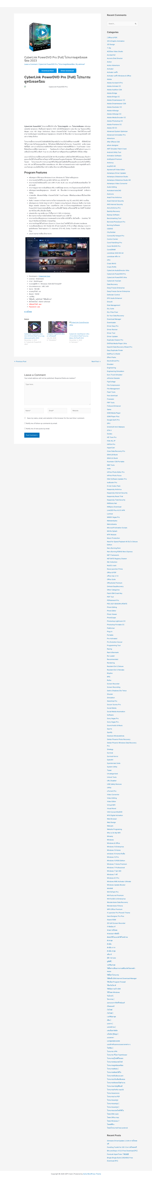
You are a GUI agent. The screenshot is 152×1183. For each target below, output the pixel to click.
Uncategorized (112, 774)
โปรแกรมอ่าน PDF (113, 1097)
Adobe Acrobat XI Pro (115, 83)
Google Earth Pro (113, 420)
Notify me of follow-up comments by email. (41, 423)
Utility (109, 788)
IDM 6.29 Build (112, 455)
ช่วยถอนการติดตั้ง (113, 934)
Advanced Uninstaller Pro (116, 135)
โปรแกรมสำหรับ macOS (115, 1090)
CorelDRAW (111, 250)
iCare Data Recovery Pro (116, 451)
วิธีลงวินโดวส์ (111, 985)
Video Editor (111, 801)
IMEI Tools (111, 465)
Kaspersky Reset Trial (115, 496)
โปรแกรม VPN (112, 1051)
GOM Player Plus (113, 416)
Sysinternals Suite (113, 763)
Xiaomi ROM (111, 920)
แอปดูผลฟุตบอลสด (113, 1041)
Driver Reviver (112, 330)
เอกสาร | (110, 1024)
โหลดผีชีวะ (110, 1124)
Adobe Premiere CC (114, 124)
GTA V (109, 430)
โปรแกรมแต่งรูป (112, 1100)
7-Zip (109, 48)
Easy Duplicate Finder (115, 350)
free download (112, 396)
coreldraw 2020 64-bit (115, 253)
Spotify (109, 732)
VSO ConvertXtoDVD (114, 812)
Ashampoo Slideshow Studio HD (119, 180)
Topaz (109, 770)
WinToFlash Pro (112, 892)
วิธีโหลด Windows (113, 992)
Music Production (113, 538)
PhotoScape (111, 618)
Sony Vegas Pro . (113, 722)
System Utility (112, 767)
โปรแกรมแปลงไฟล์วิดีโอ (115, 1110)
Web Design (111, 822)
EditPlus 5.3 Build (113, 354)
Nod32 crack (111, 565)
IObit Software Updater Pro (117, 479)
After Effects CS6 (113, 142)
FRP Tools (110, 403)
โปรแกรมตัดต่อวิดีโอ (114, 1072)
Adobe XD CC (112, 128)
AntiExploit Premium (114, 159)
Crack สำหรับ (111, 267)
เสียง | (109, 1020)
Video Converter (113, 795)
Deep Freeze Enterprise (116, 288)
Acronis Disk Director (115, 58)
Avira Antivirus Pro (114, 208)
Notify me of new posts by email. (38, 429)
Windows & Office (113, 843)
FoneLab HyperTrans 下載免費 (118, 1154)
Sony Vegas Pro (113, 718)
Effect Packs (111, 357)
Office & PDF (111, 572)
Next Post (96, 361)
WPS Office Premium (114, 909)
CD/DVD (110, 229)
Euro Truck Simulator (114, 375)
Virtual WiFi (111, 805)
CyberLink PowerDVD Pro (48, 64)
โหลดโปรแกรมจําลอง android (117, 1128)
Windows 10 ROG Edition (116, 861)
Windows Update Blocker (116, 885)
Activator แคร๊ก (112, 72)
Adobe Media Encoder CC (116, 117)
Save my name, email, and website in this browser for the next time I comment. (56, 418)
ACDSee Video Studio (115, 51)
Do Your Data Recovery (115, 316)
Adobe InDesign (113, 111)
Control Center (112, 239)
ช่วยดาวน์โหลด (112, 930)
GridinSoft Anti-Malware (116, 427)
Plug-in (109, 631)
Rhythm (110, 673)
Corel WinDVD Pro (113, 246)
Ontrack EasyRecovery (115, 586)
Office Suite (111, 579)
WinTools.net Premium (115, 895)
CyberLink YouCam (114, 281)
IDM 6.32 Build (112, 458)
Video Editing (112, 798)
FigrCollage (111, 382)
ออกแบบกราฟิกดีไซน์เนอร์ (116, 1003)
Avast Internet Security (115, 201)
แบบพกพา (110, 1037)
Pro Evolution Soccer (114, 642)
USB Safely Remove (114, 784)
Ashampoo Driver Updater (116, 173)
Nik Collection (112, 562)
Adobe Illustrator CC (114, 107)
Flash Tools (111, 392)
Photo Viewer (112, 614)
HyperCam (111, 448)
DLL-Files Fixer (112, 312)
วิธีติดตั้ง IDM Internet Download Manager (122, 978)
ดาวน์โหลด (28, 312)
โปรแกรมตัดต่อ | (112, 1069)
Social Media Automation (116, 712)
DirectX (110, 302)
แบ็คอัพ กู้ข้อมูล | (113, 1034)
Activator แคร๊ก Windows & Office (119, 76)
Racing (109, 649)
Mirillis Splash (112, 531)
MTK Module (111, 535)
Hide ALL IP (111, 441)
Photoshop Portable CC (115, 625)
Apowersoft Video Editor (116, 170)
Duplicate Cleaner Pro (115, 340)
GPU (108, 423)
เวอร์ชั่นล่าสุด (111, 1017)
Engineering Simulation (115, 371)
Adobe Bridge (112, 93)
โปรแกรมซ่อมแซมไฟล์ (115, 1062)
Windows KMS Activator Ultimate (119, 881)
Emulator (110, 364)
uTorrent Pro (111, 791)
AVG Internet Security (115, 204)
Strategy (110, 749)
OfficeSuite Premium (114, 583)
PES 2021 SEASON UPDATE (117, 604)
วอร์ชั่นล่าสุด (111, 965)
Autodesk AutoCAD (114, 190)
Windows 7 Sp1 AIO (114, 871)
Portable (110, 635)
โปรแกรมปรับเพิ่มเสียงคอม (116, 1079)
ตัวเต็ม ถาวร (111, 947)
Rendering (111, 663)
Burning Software (113, 225)
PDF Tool (110, 597)
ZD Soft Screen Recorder (116, 923)
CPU (108, 260)
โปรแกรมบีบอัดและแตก (115, 1076)
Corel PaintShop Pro (114, 243)
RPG (108, 677)
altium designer (112, 145)
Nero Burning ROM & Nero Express (120, 552)
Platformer (111, 628)
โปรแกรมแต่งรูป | (113, 1104)
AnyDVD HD (111, 166)
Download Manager (114, 319)
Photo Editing (112, 607)
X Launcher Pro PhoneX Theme (118, 913)
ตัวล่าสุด (110, 940)
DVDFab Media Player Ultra (117, 343)
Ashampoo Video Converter (117, 183)
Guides (109, 434)
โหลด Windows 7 (113, 1121)
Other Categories (113, 590)
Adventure (111, 138)
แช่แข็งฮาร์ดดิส (112, 1030)
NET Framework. (113, 555)
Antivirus (110, 163)
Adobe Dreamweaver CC (116, 100)
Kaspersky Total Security (116, 500)
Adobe (109, 79)
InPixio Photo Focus (114, 475)
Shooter (110, 694)
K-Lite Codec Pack (114, 486)
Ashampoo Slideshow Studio (117, 177)
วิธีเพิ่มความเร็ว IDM (114, 989)
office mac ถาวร (112, 576)
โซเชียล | (110, 1048)
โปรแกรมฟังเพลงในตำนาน (116, 1083)
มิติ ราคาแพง (111, 958)
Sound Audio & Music (115, 725)
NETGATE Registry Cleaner (117, 559)
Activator (110, 69)
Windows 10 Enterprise (115, 847)
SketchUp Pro (112, 701)
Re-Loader (111, 656)
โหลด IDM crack (112, 1114)
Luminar (110, 514)
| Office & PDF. (112, 38)
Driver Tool (111, 333)
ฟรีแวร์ (109, 954)
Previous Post (20, 361)
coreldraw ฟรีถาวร (113, 256)
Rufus (109, 680)
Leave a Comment (30, 64)
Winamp (110, 836)
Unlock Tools (112, 777)
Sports (109, 729)
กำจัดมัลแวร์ (111, 927)
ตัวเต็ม (109, 944)
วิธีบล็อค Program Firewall (116, 982)
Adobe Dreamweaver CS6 (116, 104)
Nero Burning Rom (114, 548)
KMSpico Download (114, 507)
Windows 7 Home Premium (117, 864)
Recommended (112, 659)
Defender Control (113, 295)
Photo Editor (111, 611)
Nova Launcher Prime (115, 569)
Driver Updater (112, 336)
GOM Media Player (114, 413)
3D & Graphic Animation (115, 41)
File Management (113, 389)
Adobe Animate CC (114, 86)
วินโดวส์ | (110, 996)
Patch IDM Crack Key (114, 593)
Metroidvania (112, 524)
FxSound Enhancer (114, 406)
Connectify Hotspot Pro (115, 236)
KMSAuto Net (112, 503)
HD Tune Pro (111, 437)
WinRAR (110, 888)
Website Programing (114, 829)
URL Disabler (112, 781)
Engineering (111, 368)
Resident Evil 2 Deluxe (115, 666)
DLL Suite (110, 309)
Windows (110, 840)
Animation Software (114, 156)
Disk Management (113, 305)
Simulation (111, 698)
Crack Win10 (111, 263)
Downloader (111, 323)
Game (109, 409)
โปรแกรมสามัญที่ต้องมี (114, 1086)
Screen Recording (113, 687)
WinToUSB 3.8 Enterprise (116, 899)
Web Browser (112, 819)
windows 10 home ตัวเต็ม (116, 854)
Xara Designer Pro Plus (115, 916)
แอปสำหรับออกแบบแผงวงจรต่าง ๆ (118, 1044)
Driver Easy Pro (112, 326)
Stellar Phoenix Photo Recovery (118, 739)
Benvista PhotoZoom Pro (116, 222)
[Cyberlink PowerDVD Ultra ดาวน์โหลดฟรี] (57, 327)
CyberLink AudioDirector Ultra (118, 270)
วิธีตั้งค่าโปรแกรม (113, 975)
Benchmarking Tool (114, 218)
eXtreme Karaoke (113, 378)
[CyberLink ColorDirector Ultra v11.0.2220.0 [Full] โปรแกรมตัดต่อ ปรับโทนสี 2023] (79, 327)
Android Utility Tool (114, 152)
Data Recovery (112, 284)
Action (109, 62)
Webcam (110, 826)
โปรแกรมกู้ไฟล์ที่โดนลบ (115, 1058)
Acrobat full (111, 55)
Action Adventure (113, 65)
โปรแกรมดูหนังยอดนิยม (66, 64)
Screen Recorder (113, 684)
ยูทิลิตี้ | (109, 961)
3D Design (111, 44)
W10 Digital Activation (115, 815)
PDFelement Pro (113, 600)
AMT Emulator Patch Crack (117, 149)
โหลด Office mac (113, 1117)
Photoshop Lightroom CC (116, 621)
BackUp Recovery (113, 211)
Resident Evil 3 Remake (115, 670)
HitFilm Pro (111, 444)
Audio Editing (112, 187)
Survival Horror (112, 756)
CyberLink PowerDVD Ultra (117, 277)
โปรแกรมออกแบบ (113, 1093)
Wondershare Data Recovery (117, 902)
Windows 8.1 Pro (113, 878)
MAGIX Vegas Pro (113, 517)
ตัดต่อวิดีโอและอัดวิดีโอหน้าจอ (117, 937)
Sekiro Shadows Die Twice (117, 691)
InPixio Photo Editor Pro (115, 472)
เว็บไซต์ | (110, 1013)
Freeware (110, 399)
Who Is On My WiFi (114, 833)
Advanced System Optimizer (117, 131)
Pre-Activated (112, 638)
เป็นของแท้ (110, 1006)
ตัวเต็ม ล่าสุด (111, 951)
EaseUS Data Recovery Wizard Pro (119, 347)
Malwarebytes (112, 521)
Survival (110, 753)
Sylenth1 (110, 760)
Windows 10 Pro (113, 857)
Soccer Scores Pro (114, 705)
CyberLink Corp (44, 276)
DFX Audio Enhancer (114, 298)
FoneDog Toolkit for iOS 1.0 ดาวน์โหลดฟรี (122, 1147)
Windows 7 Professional (116, 868)
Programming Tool (114, 645)
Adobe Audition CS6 (114, 90)
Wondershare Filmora (115, 906)
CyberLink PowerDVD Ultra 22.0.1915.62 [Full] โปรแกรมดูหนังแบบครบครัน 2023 (34, 336)
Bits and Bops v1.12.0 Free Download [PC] (122, 1151)
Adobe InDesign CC (114, 114)
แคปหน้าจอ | (111, 1027)
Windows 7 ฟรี (112, 874)
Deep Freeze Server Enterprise (118, 291)
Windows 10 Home (114, 850)
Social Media (111, 708)
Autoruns (110, 194)
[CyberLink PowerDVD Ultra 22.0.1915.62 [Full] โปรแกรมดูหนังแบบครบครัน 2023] (34, 327)
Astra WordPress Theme (92, 1174)
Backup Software (113, 215)
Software (110, 715)
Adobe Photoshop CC (115, 121)
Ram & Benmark (113, 652)
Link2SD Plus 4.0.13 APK (116, 510)
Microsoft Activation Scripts (117, 528)
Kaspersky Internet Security (117, 493)
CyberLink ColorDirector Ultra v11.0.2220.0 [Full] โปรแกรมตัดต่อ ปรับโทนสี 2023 (79, 336)
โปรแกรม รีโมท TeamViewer (117, 1055)
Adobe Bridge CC (113, 97)
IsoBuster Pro (112, 482)
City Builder (111, 232)
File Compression (113, 385)
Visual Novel (111, 808)
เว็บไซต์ (109, 1010)
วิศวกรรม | (110, 999)
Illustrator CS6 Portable (115, 462)
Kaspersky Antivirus (114, 489)
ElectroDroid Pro (113, 361)
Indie (109, 469)
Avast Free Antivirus (114, 197)
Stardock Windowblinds (115, 736)
